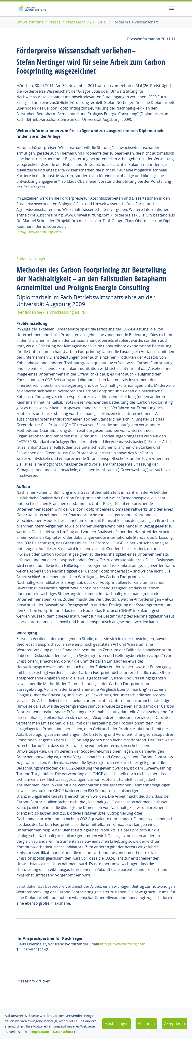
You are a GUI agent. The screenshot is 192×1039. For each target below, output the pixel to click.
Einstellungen (117, 1023)
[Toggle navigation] (172, 8)
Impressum (40, 1031)
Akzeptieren (174, 1023)
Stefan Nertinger (31, 258)
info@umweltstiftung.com (39, 232)
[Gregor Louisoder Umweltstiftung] (32, 8)
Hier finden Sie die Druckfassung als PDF (52, 312)
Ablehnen (146, 1023)
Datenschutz (63, 1031)
